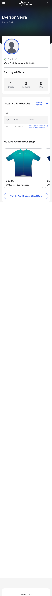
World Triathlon (25, 3)
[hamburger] (3, 3)
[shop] (23, 168)
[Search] (48, 3)
